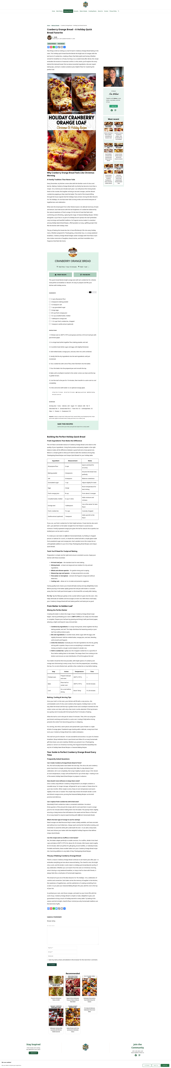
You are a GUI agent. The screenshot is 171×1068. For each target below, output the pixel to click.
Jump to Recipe (52, 43)
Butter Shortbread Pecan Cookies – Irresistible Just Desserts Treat (108, 135)
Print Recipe (61, 43)
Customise (147, 1065)
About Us (100, 11)
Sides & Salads (83, 11)
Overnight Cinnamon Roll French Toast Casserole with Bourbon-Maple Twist (118, 179)
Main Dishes (59, 11)
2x (92, 292)
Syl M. (55, 37)
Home (53, 11)
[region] (85, 1064)
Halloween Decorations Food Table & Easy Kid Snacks (89, 999)
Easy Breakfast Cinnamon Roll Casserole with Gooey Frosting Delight (108, 157)
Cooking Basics (93, 11)
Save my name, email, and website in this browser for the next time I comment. (73, 960)
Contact (106, 11)
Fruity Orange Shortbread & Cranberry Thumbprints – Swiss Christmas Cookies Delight (108, 179)
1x (90, 292)
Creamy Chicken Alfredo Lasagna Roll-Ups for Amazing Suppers (119, 156)
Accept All (165, 1065)
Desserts (76, 11)
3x (95, 292)
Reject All (156, 1065)
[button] (118, 11)
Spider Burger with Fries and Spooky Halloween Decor (73, 1029)
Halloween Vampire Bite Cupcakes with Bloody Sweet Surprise (56, 1029)
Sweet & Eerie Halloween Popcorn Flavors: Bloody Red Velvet (73, 999)
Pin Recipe (86, 275)
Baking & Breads (68, 11)
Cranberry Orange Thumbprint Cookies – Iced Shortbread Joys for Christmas (119, 136)
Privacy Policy (113, 11)
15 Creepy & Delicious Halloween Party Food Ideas (89, 1009)
